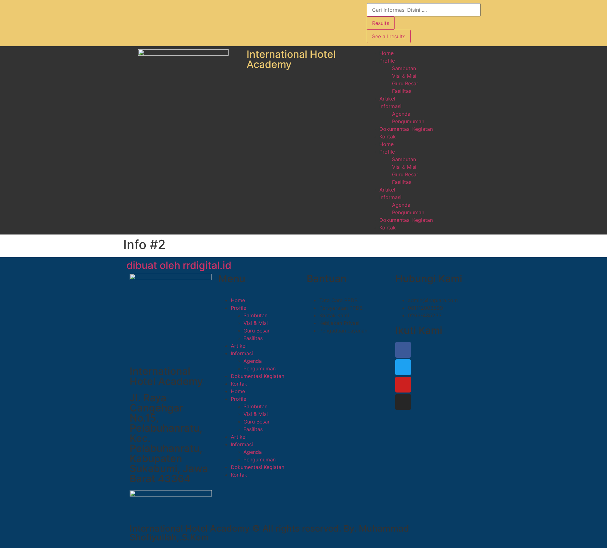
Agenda (401, 114)
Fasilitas (401, 91)
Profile (387, 61)
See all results (388, 36)
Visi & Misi (404, 76)
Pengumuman (408, 121)
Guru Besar (405, 83)
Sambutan (404, 68)
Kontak (387, 136)
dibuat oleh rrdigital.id (178, 265)
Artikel (387, 98)
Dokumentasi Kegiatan (406, 129)
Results (380, 23)
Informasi (390, 106)
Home (386, 53)
